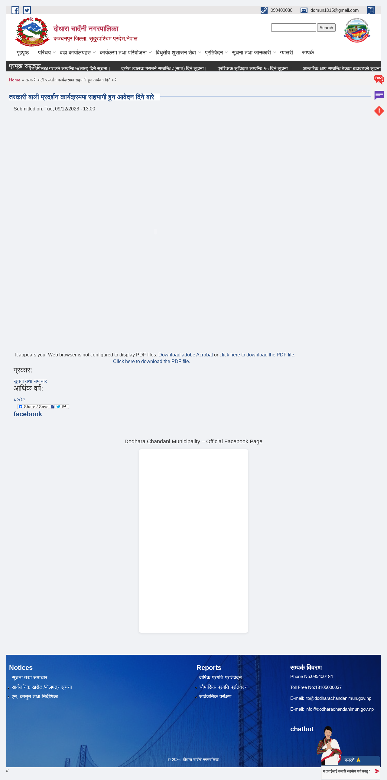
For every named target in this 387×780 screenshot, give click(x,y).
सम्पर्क (308, 53)
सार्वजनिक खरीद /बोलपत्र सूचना (42, 687)
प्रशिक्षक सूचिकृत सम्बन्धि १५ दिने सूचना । (246, 68)
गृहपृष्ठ (23, 53)
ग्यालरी (286, 53)
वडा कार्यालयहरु (75, 53)
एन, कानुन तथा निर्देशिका (35, 697)
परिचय (44, 53)
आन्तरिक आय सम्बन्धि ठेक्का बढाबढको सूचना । (335, 68)
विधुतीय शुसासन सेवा (176, 53)
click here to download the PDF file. (257, 354)
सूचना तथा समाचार (30, 381)
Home (15, 79)
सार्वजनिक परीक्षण (215, 697)
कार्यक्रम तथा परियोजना (123, 53)
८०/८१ (20, 399)
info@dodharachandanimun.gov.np (339, 709)
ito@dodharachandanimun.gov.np (338, 698)
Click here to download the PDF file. (151, 361)
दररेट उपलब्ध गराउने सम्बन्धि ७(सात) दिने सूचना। (59, 68)
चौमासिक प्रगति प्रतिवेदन (223, 687)
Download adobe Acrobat (186, 354)
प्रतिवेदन (214, 53)
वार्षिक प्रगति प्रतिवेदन (220, 677)
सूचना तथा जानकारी (251, 53)
